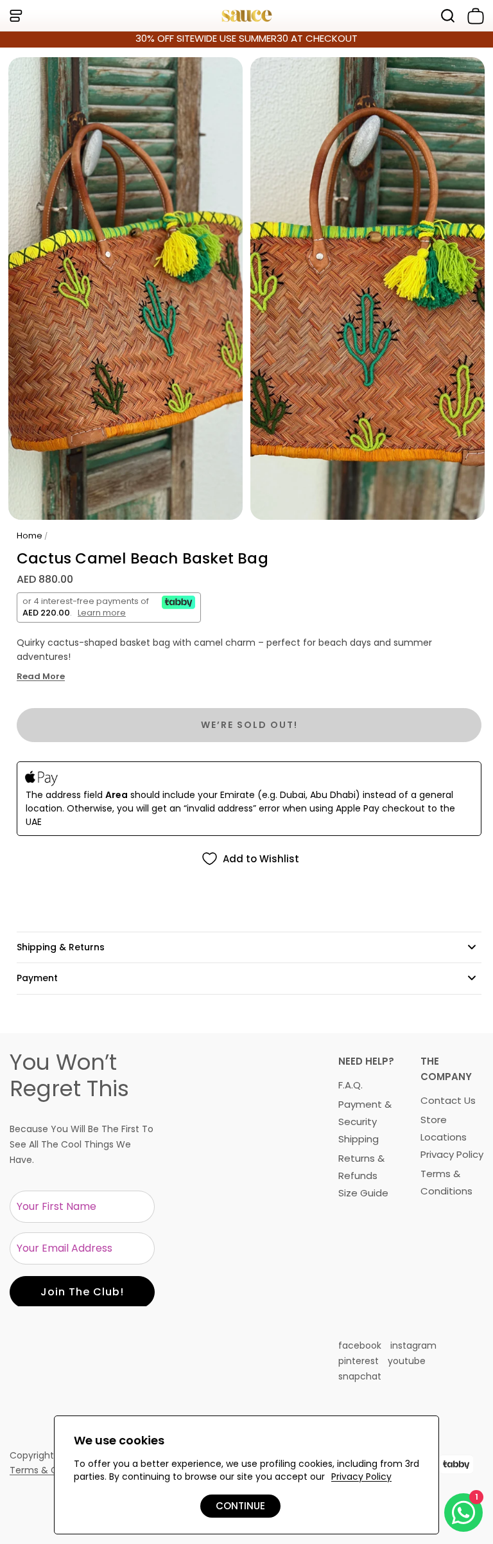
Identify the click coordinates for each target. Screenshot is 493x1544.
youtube (407, 1360)
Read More (41, 676)
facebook (359, 1345)
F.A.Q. (350, 1085)
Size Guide (363, 1193)
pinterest (358, 1360)
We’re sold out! (249, 724)
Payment (37, 978)
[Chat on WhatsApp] (463, 1512)
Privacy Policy (451, 1154)
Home (29, 535)
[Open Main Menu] (15, 16)
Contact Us (448, 1100)
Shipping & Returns (61, 947)
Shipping (358, 1139)
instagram (413, 1345)
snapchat (359, 1376)
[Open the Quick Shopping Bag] (473, 16)
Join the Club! (82, 1291)
